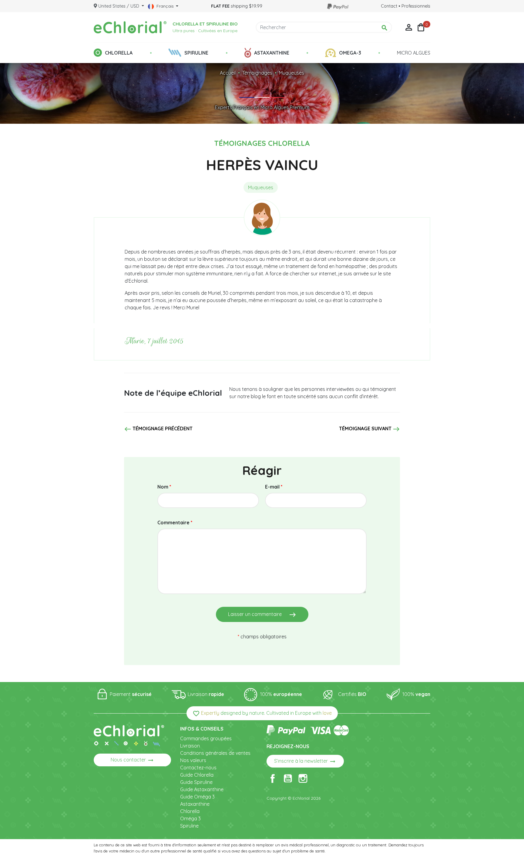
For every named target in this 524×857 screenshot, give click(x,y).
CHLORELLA (119, 53)
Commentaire (175, 522)
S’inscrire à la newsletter (305, 761)
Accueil (228, 73)
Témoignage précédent (158, 429)
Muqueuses (291, 73)
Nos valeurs (193, 760)
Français (165, 6)
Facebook (273, 778)
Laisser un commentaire (262, 614)
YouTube (288, 778)
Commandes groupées (206, 738)
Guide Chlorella (196, 775)
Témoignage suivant (369, 429)
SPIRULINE (196, 53)
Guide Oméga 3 (197, 797)
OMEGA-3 (350, 53)
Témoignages (257, 73)
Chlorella (190, 811)
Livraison (190, 746)
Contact (389, 6)
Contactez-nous (198, 768)
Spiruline (189, 826)
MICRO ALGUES (413, 53)
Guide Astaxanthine (201, 789)
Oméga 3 (190, 818)
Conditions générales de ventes (215, 753)
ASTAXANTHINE (271, 53)
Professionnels (415, 6)
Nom (164, 487)
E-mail (274, 487)
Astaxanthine (195, 804)
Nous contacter (132, 760)
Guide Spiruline (196, 782)
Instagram (303, 778)
